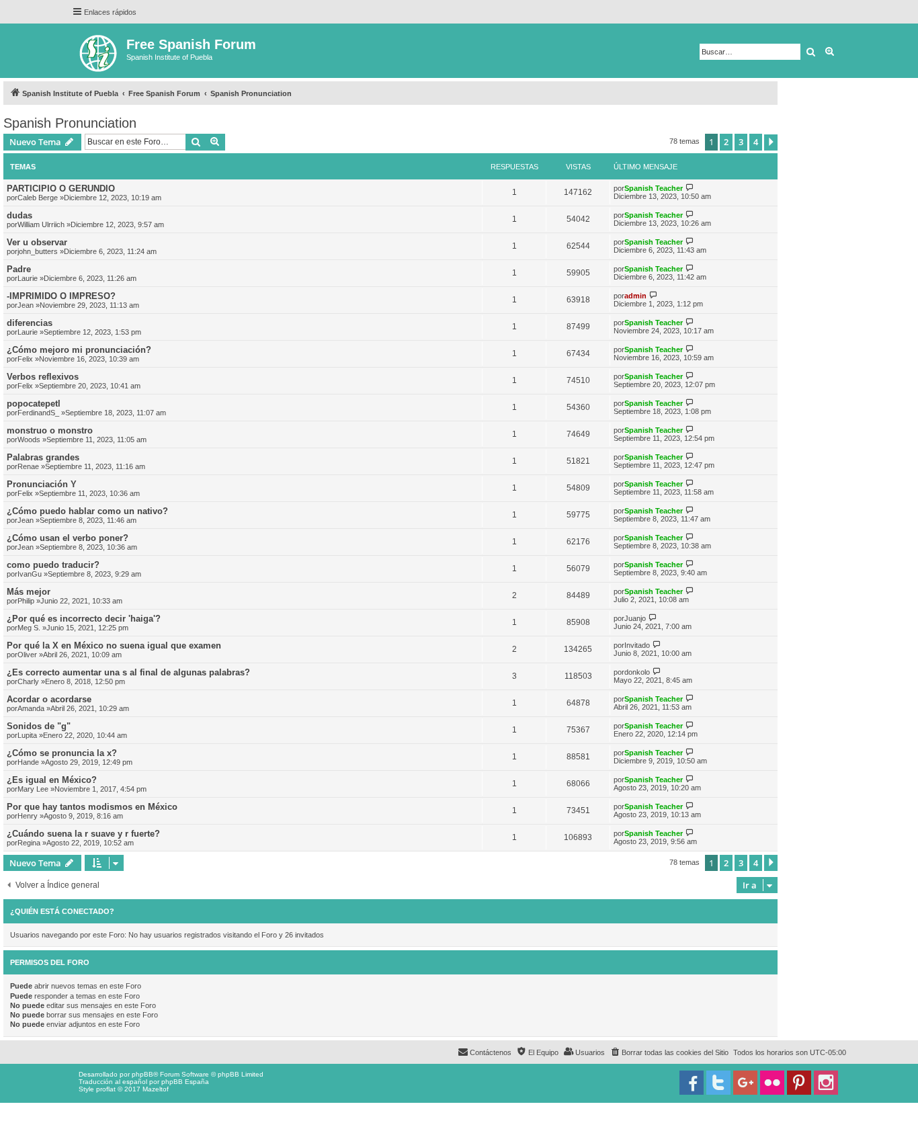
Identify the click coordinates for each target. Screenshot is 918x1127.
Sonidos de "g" (39, 726)
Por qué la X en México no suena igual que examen (114, 645)
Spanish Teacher (653, 188)
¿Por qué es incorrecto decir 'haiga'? (84, 619)
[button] (771, 142)
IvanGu (29, 574)
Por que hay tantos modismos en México (92, 807)
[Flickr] (772, 1083)
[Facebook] (691, 1083)
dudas (19, 215)
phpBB (142, 1074)
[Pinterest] (799, 1083)
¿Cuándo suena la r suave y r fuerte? (83, 834)
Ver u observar (37, 242)
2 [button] (726, 142)
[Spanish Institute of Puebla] (99, 51)
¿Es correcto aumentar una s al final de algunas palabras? (128, 672)
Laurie (27, 278)
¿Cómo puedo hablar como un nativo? (87, 511)
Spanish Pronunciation (69, 123)
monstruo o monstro (50, 430)
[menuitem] (669, 1052)
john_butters (37, 251)
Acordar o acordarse (49, 699)
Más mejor (28, 592)
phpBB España (185, 1081)
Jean (25, 305)
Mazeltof (155, 1089)
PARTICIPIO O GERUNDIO (61, 188)
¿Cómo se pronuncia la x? (62, 753)
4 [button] (755, 142)
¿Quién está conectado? (62, 911)
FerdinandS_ (38, 413)
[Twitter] (718, 1083)
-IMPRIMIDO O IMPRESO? (61, 296)
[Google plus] (745, 1083)
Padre (19, 269)
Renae (28, 466)
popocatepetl (33, 404)
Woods (28, 439)
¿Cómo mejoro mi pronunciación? (79, 350)
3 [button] (741, 142)
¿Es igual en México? (52, 780)
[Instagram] (826, 1083)
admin (635, 296)
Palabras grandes (43, 457)
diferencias (29, 323)
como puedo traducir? (53, 565)
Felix (25, 359)
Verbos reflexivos (43, 377)
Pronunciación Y (42, 484)
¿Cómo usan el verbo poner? (67, 538)
